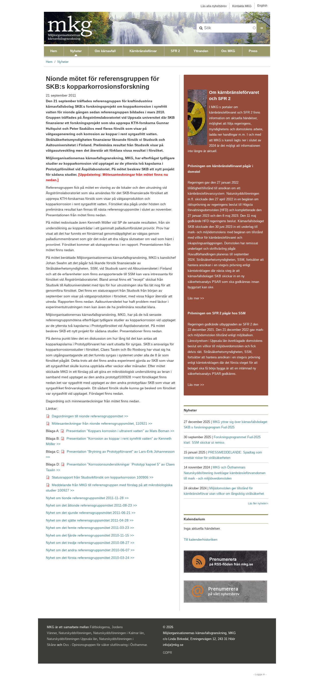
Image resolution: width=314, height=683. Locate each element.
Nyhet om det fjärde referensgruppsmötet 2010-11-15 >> (90, 535)
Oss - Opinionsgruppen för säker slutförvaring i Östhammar (105, 645)
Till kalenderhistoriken (200, 539)
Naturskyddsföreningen (75, 633)
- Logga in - (259, 674)
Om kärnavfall (105, 51)
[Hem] (70, 28)
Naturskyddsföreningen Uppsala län (72, 639)
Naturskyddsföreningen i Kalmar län (118, 633)
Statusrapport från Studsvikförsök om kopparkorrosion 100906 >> (102, 477)
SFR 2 (175, 51)
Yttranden (201, 51)
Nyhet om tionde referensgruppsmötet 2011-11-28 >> (87, 498)
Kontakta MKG (241, 6)
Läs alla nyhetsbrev (214, 6)
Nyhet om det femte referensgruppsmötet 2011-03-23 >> (90, 528)
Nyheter (76, 51)
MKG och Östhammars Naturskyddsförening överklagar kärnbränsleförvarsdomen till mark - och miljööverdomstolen (224, 472)
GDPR (167, 652)
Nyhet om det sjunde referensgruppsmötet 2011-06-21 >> (90, 513)
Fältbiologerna (100, 627)
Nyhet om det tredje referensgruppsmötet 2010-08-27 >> (90, 543)
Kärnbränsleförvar (143, 51)
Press (253, 51)
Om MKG (228, 51)
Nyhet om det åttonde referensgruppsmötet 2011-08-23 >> (91, 505)
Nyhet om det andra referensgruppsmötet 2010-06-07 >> (90, 550)
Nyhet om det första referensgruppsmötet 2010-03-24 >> (90, 558)
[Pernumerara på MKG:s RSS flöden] (225, 561)
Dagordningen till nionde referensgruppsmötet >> (90, 416)
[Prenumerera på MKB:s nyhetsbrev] (225, 591)
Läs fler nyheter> (258, 503)
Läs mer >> (196, 298)
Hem (53, 51)
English (262, 5)
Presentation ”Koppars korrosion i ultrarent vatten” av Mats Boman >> (120, 431)
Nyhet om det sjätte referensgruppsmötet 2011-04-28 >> (89, 520)
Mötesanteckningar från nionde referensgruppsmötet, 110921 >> (102, 423)
